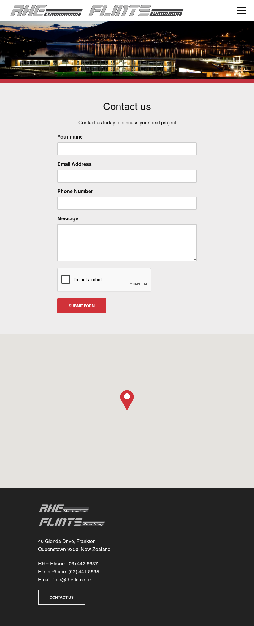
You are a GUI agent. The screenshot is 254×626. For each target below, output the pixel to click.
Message (67, 218)
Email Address (74, 163)
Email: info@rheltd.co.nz (65, 579)
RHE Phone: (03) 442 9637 (68, 563)
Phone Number (75, 191)
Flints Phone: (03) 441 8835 (68, 571)
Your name (70, 136)
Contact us (62, 597)
